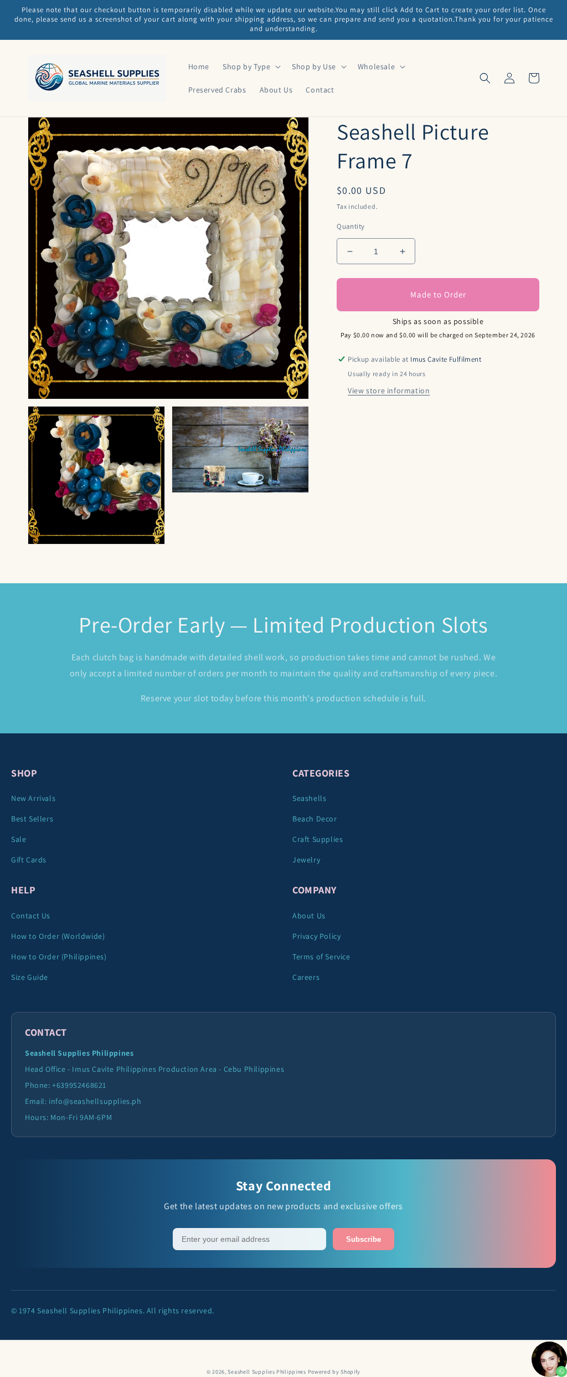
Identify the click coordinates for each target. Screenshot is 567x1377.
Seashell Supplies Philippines (267, 1371)
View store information (389, 390)
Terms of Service (321, 957)
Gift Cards (29, 860)
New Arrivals (33, 798)
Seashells (309, 798)
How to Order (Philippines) (59, 957)
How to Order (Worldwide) (58, 936)
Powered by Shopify (334, 1371)
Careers (305, 977)
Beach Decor (314, 819)
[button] (250, 66)
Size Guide (29, 977)
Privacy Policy (316, 936)
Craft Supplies (317, 839)
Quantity (350, 226)
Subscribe (363, 1239)
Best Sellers (32, 819)
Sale (18, 839)
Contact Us (30, 916)
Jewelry (306, 860)
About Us (309, 916)
